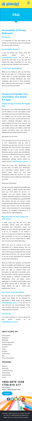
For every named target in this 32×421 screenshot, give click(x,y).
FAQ (3, 355)
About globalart (6, 335)
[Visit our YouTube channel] (23, 399)
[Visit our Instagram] (19, 399)
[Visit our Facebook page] (8, 399)
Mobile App (5, 340)
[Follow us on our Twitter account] (12, 399)
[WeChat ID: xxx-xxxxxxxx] (16, 399)
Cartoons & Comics (7, 370)
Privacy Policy (6, 353)
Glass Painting (6, 372)
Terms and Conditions (8, 358)
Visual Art (4, 366)
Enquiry (7, 393)
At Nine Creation (23, 417)
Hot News (4, 351)
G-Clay (4, 377)
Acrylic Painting (6, 375)
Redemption (5, 337)
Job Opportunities (7, 344)
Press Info (4, 346)
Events (4, 349)
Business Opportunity (8, 342)
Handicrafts (5, 368)
